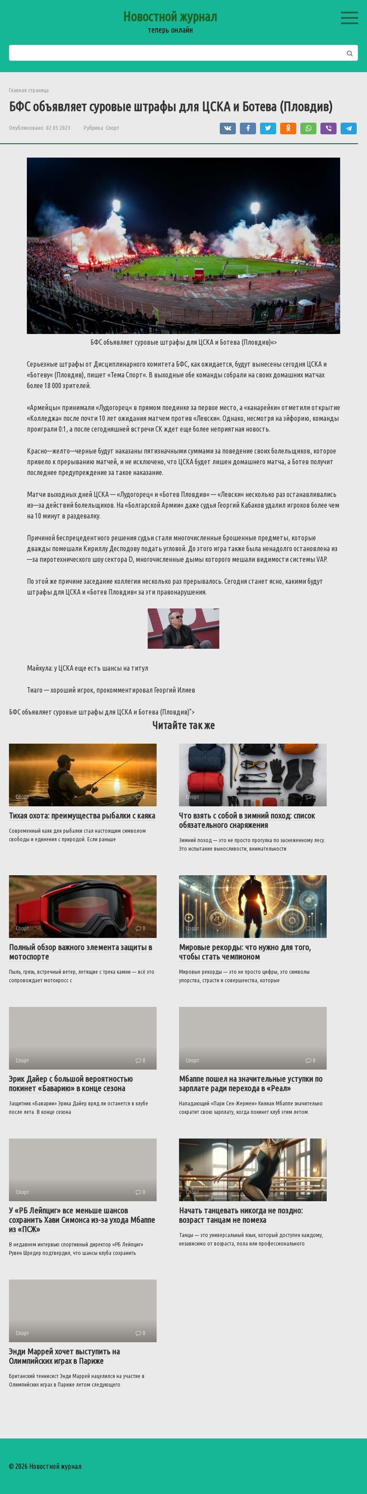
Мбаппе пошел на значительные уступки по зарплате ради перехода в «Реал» (251, 1083)
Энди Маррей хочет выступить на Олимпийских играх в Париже (64, 1356)
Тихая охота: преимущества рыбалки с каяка (82, 815)
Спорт (112, 127)
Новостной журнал (170, 16)
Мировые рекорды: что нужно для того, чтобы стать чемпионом (245, 951)
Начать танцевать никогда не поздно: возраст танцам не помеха (241, 1214)
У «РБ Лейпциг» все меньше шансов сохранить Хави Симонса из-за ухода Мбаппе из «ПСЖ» (82, 1219)
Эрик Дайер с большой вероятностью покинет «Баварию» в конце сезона (71, 1083)
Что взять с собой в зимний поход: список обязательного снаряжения (247, 820)
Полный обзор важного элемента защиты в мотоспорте (80, 951)
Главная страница (29, 90)
